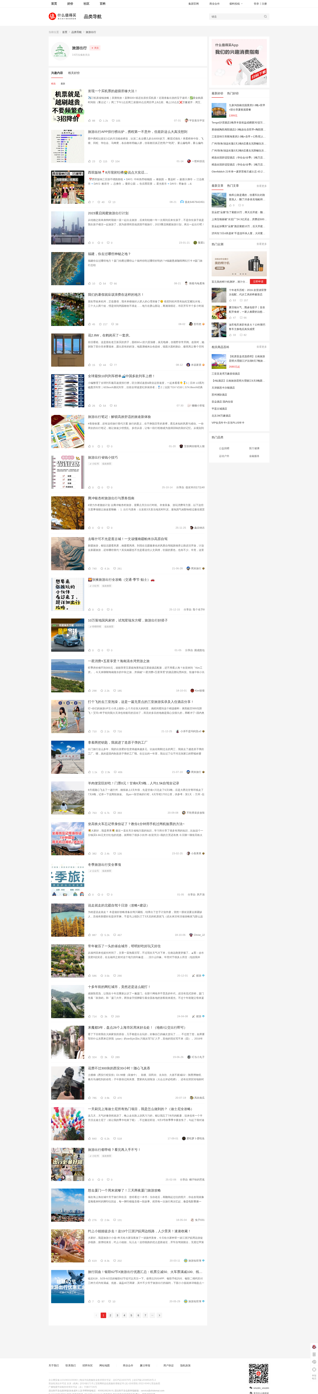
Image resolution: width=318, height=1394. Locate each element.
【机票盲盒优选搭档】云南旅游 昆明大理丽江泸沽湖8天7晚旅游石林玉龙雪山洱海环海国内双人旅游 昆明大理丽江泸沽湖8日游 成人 (247, 359)
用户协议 (168, 1365)
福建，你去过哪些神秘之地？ (109, 254)
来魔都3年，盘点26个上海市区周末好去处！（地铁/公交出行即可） (137, 1027)
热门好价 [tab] (233, 93)
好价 (70, 3)
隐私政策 (185, 1365)
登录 (256, 3)
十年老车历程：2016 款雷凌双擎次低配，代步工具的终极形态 (247, 292)
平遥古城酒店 (219, 408)
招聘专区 (87, 1365)
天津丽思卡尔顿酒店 (223, 387)
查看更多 (262, 185)
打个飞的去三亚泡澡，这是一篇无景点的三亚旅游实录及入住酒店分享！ (141, 702)
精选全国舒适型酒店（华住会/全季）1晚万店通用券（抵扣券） (247, 157)
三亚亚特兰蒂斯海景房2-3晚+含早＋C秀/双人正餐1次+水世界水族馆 (250, 136)
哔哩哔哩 (96, 626)
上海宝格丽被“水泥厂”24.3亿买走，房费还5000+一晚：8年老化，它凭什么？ (256, 219)
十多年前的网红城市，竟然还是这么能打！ (119, 987)
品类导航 (93, 16)
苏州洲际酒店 (219, 394)
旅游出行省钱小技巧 (103, 457)
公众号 (95, 871)
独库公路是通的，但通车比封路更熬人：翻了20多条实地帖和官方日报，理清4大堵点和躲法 (247, 197)
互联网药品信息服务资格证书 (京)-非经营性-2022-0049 (122, 1383)
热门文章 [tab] (233, 185)
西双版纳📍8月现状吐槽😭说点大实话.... (118, 172)
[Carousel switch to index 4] (240, 274)
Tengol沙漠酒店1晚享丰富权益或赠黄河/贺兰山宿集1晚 (243, 122)
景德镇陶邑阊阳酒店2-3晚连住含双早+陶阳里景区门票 (243, 129)
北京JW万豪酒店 (221, 415)
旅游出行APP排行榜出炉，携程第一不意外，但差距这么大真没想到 (137, 132)
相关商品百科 (220, 347)
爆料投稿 (234, 3)
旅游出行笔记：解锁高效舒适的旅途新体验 (119, 417)
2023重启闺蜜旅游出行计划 (108, 213)
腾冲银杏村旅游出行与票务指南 (111, 498)
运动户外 (224, 456)
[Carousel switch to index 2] (235, 274)
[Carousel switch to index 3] (238, 274)
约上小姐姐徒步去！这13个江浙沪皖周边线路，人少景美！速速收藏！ (139, 1231)
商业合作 (214, 3)
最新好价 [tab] (217, 93)
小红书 (95, 463)
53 (234, 300)
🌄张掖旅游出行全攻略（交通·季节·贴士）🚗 (121, 579)
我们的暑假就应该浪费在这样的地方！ (116, 294)
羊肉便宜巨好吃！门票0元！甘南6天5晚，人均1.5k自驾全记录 (133, 783)
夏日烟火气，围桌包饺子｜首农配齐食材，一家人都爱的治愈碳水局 (247, 310)
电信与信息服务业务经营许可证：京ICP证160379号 (105, 1380)
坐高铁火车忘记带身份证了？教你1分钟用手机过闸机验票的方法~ (136, 824)
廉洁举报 (145, 1365)
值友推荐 (106, 463)
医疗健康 (254, 448)
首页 (64, 32)
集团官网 (193, 3)
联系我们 (71, 1365)
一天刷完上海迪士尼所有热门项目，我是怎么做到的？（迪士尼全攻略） (141, 1109)
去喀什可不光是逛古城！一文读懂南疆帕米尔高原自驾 (127, 539)
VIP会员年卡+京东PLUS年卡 (228, 422)
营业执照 (155, 1383)
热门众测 (217, 244)
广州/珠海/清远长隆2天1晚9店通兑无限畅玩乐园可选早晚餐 (245, 143)
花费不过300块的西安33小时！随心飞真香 (119, 1068)
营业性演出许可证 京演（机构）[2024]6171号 (71, 1383)
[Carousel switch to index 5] (243, 274)
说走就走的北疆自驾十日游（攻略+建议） (119, 905)
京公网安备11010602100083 (63, 1380)
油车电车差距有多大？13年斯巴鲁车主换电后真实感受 (247, 327)
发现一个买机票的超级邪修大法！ (113, 91)
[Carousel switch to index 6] (245, 274)
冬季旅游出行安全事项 (104, 865)
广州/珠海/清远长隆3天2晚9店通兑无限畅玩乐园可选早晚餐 (245, 150)
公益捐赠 (224, 448)
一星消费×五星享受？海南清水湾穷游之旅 (119, 661)
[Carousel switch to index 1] (232, 274)
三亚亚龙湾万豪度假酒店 (226, 373)
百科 (103, 3)
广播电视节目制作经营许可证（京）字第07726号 (73, 1387)
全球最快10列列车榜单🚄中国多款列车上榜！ (121, 376)
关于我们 (54, 1365)
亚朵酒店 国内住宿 (222, 401)
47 (234, 317)
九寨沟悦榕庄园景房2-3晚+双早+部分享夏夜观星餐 (247, 107)
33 (234, 334)
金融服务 (254, 456)
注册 (264, 3)
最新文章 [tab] (217, 185)
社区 (86, 3)
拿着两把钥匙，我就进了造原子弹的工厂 (118, 742)
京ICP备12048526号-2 (144, 1380)
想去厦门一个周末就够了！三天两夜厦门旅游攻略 (124, 1190)
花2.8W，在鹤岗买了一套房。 (110, 335)
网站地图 (104, 1365)
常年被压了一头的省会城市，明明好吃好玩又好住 (124, 946)
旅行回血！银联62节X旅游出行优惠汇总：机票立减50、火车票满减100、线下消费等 (146, 1272)
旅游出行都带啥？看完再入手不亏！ (114, 1150)
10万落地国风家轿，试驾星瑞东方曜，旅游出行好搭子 (128, 620)
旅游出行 (91, 32)
